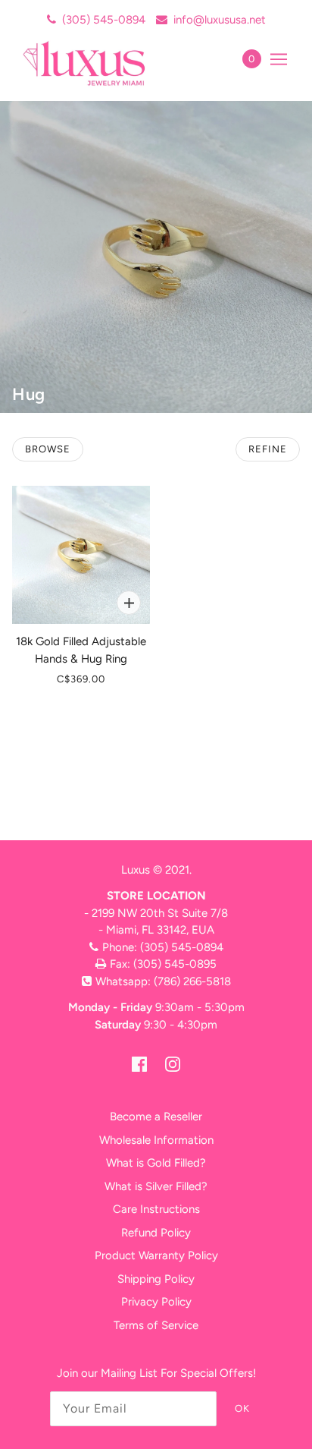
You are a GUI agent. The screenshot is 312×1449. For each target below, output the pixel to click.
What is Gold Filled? (156, 1163)
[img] (139, 1064)
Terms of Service (156, 1325)
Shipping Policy (156, 1279)
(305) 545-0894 (103, 20)
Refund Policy (156, 1233)
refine (267, 449)
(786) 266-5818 (192, 981)
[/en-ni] (100, 63)
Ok (242, 1408)
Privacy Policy (156, 1302)
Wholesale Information (156, 1140)
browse (47, 449)
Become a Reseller (156, 1116)
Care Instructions (156, 1209)
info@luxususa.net (219, 20)
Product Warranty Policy (156, 1255)
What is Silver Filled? (156, 1186)
